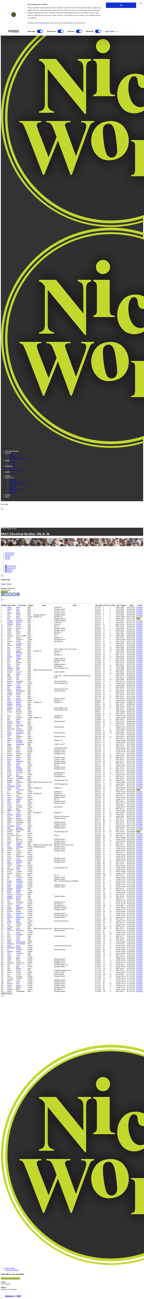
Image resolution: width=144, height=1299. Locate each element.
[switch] (61, 31)
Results (11, 468)
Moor (18, 921)
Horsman (19, 740)
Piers (8, 828)
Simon (9, 733)
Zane (9, 689)
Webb (18, 759)
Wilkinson (19, 847)
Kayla (9, 885)
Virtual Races (13, 457)
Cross (18, 763)
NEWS (7, 472)
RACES (8, 453)
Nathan (9, 685)
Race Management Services (18, 483)
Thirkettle (19, 769)
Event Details (9, 553)
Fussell (18, 888)
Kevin (9, 759)
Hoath (18, 613)
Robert (9, 721)
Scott (9, 769)
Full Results (4, 592)
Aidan (9, 809)
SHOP (7, 460)
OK (121, 5)
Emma (9, 907)
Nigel (9, 843)
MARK (9, 896)
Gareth (9, 702)
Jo (8, 792)
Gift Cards (12, 464)
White (18, 721)
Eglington (19, 887)
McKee (18, 704)
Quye (18, 734)
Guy (8, 919)
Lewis (9, 628)
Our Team (12, 487)
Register (8, 495)
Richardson (20, 917)
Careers (11, 491)
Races (11, 455)
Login (7, 497)
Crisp (18, 940)
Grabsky (19, 658)
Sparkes (18, 879)
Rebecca (10, 917)
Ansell (18, 708)
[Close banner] (140, 3)
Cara (8, 934)
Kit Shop (12, 462)
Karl (8, 767)
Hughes (18, 890)
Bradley (9, 780)
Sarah (9, 915)
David (9, 725)
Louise (9, 774)
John (8, 655)
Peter (9, 666)
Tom (8, 906)
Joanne (9, 985)
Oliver (9, 607)
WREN (18, 799)
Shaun (9, 744)
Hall (17, 966)
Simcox (18, 655)
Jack (8, 651)
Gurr (17, 788)
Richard (9, 681)
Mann (18, 906)
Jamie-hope (11, 947)
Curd (18, 915)
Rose (18, 809)
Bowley (18, 818)
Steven (9, 613)
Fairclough (19, 725)
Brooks (18, 947)
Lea (8, 868)
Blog (11, 474)
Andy (9, 698)
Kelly (9, 860)
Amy (9, 700)
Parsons (18, 628)
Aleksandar (11, 786)
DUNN (18, 896)
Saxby (18, 792)
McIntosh (19, 620)
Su (8, 879)
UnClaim (139, 607)
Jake (8, 643)
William (9, 814)
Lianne (9, 881)
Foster (18, 957)
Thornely (19, 843)
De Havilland (20, 942)
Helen (9, 946)
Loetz (18, 928)
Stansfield (19, 681)
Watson (18, 687)
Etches (18, 689)
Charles (9, 818)
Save (8, 584)
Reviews (8, 557)
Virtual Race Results (16, 470)
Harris (18, 674)
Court (18, 685)
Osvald (18, 786)
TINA (9, 799)
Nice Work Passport (11, 451)
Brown (18, 622)
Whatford (19, 934)
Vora (17, 609)
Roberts (18, 814)
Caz (8, 966)
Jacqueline (10, 826)
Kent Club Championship (17, 458)
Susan (9, 847)
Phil (8, 658)
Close (3, 584)
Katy (8, 913)
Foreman (19, 881)
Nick (8, 801)
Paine (18, 780)
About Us (12, 479)
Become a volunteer (16, 489)
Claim (138, 619)
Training (8, 476)
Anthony (10, 708)
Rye (17, 666)
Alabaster (19, 761)
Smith (18, 668)
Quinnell (19, 885)
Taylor (18, 657)
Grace (9, 788)
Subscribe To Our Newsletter (10, 1278)
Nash (18, 607)
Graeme (9, 620)
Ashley (9, 609)
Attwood (19, 862)
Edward (9, 622)
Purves (18, 702)
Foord (18, 946)
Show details (110, 31)
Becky (9, 890)
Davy (18, 774)
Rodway (19, 700)
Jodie (9, 887)
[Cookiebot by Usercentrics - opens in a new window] (13, 31)
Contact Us (13, 493)
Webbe (18, 951)
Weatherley (20, 733)
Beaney (18, 767)
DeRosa (19, 860)
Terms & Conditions (12, 1270)
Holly (9, 740)
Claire (9, 921)
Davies (18, 898)
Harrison (19, 913)
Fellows (18, 985)
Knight (18, 698)
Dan (8, 687)
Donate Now (9, 555)
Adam (9, 940)
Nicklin (18, 693)
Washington (20, 744)
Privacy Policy (10, 1268)
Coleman (19, 643)
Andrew (10, 693)
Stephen (10, 668)
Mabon (18, 651)
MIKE (9, 928)
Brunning (19, 828)
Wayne (9, 657)
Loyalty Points (14, 481)
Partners (12, 485)
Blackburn (19, 907)
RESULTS (8, 466)
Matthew (10, 898)
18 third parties (44, 23)
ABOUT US (9, 477)
